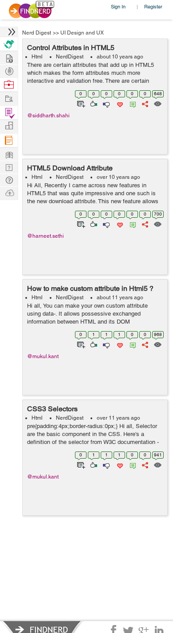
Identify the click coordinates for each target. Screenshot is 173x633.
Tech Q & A (9, 166)
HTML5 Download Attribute (70, 168)
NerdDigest (69, 57)
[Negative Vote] (105, 103)
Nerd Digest (36, 33)
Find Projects (9, 98)
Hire (9, 44)
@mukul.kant (43, 356)
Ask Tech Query (9, 179)
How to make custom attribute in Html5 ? (90, 288)
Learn (9, 140)
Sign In (118, 6)
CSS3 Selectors (52, 409)
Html (37, 57)
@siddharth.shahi (48, 115)
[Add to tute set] (80, 103)
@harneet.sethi (45, 236)
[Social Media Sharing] (144, 103)
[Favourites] (119, 103)
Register (153, 6)
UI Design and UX (82, 33)
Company (9, 125)
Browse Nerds (9, 70)
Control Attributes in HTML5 (70, 47)
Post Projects (9, 57)
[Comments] (131, 103)
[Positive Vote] (92, 103)
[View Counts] (157, 103)
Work (9, 85)
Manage (9, 113)
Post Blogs (9, 192)
